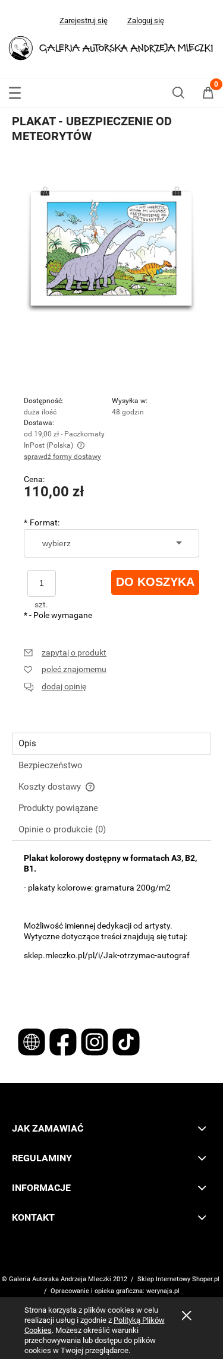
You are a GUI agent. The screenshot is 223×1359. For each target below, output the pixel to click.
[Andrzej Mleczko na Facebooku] (64, 1041)
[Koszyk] (208, 94)
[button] (15, 90)
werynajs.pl (163, 1291)
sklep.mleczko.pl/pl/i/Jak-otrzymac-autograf (107, 955)
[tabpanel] (111, 926)
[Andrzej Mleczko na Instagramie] (95, 1041)
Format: (42, 522)
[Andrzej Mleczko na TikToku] (126, 1041)
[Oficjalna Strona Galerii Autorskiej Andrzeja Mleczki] (32, 1041)
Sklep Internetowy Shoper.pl (178, 1279)
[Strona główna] (111, 46)
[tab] (111, 744)
